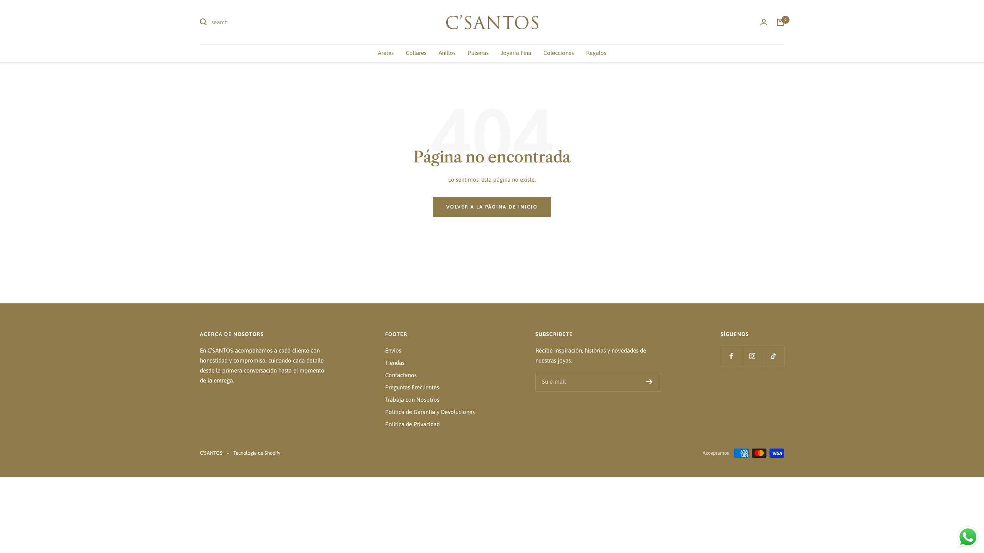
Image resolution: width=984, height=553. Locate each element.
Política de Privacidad (412, 424)
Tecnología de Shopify (256, 453)
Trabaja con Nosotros (412, 399)
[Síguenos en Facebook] (731, 356)
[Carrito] (780, 22)
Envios (393, 350)
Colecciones (559, 53)
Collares (416, 53)
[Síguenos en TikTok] (773, 356)
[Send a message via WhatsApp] (968, 537)
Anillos (447, 53)
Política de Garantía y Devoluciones (430, 412)
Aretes (386, 53)
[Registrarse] (649, 381)
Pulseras (478, 53)
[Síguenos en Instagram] (752, 356)
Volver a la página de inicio (492, 207)
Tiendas (394, 362)
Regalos (596, 53)
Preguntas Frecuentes (412, 387)
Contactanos (401, 375)
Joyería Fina (516, 53)
